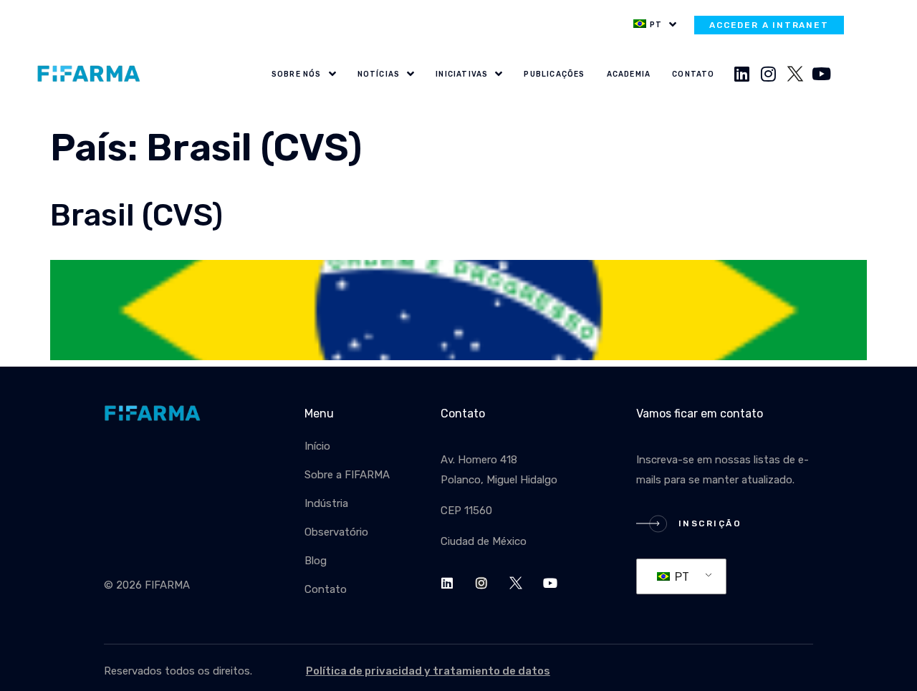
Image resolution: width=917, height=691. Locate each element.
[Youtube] (821, 73)
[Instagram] (768, 73)
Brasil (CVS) (136, 215)
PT (680, 577)
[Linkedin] (742, 73)
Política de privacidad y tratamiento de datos (428, 671)
